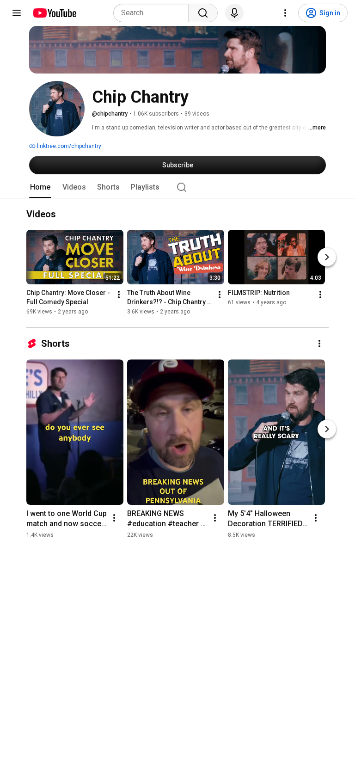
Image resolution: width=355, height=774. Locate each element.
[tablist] (177, 187)
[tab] (40, 187)
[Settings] (285, 12)
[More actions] (119, 295)
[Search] (203, 13)
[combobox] (153, 12)
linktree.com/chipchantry (68, 146)
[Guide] (16, 12)
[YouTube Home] (54, 13)
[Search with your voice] (234, 13)
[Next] (327, 257)
